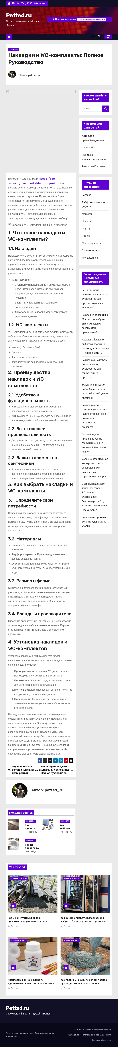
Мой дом (87, 214)
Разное (86, 236)
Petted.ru (19, 15)
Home (78, 1029)
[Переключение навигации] (92, 36)
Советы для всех (91, 243)
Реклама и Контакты (93, 166)
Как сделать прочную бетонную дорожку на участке (94, 521)
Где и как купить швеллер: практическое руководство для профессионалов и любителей (95, 298)
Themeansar (12, 1036)
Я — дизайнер (90, 257)
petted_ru (34, 75)
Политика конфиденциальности (96, 1034)
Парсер (86, 228)
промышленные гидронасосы (91, 19)
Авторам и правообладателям (97, 1029)
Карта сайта (89, 147)
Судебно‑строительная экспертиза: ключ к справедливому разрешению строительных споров (95, 467)
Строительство (90, 250)
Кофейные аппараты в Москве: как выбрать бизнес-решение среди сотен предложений (95, 323)
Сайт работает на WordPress (20, 1033)
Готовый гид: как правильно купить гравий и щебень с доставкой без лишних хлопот (94, 442)
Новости (14, 50)
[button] (99, 36)
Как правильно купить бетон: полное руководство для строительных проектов (94, 368)
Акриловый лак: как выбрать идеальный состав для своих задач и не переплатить (31, 983)
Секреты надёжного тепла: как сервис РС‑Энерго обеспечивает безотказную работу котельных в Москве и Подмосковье (94, 497)
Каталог (86, 195)
